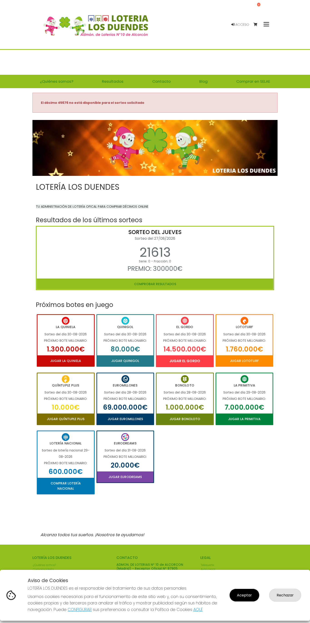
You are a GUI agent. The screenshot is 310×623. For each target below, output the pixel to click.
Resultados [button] (112, 81)
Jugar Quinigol (125, 361)
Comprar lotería (43, 569)
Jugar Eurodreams (125, 477)
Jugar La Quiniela (65, 361)
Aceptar (244, 595)
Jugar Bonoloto (185, 419)
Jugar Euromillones (125, 419)
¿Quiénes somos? (44, 565)
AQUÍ (197, 609)
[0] (257, 24)
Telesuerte (207, 565)
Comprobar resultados (155, 284)
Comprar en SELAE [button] (253, 81)
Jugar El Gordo (184, 361)
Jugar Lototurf (244, 361)
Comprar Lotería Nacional (66, 486)
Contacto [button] (161, 81)
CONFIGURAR (80, 609)
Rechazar (285, 595)
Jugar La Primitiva (244, 419)
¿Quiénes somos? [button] (56, 81)
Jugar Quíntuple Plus (65, 419)
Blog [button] (203, 81)
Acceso (241, 24)
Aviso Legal (208, 569)
